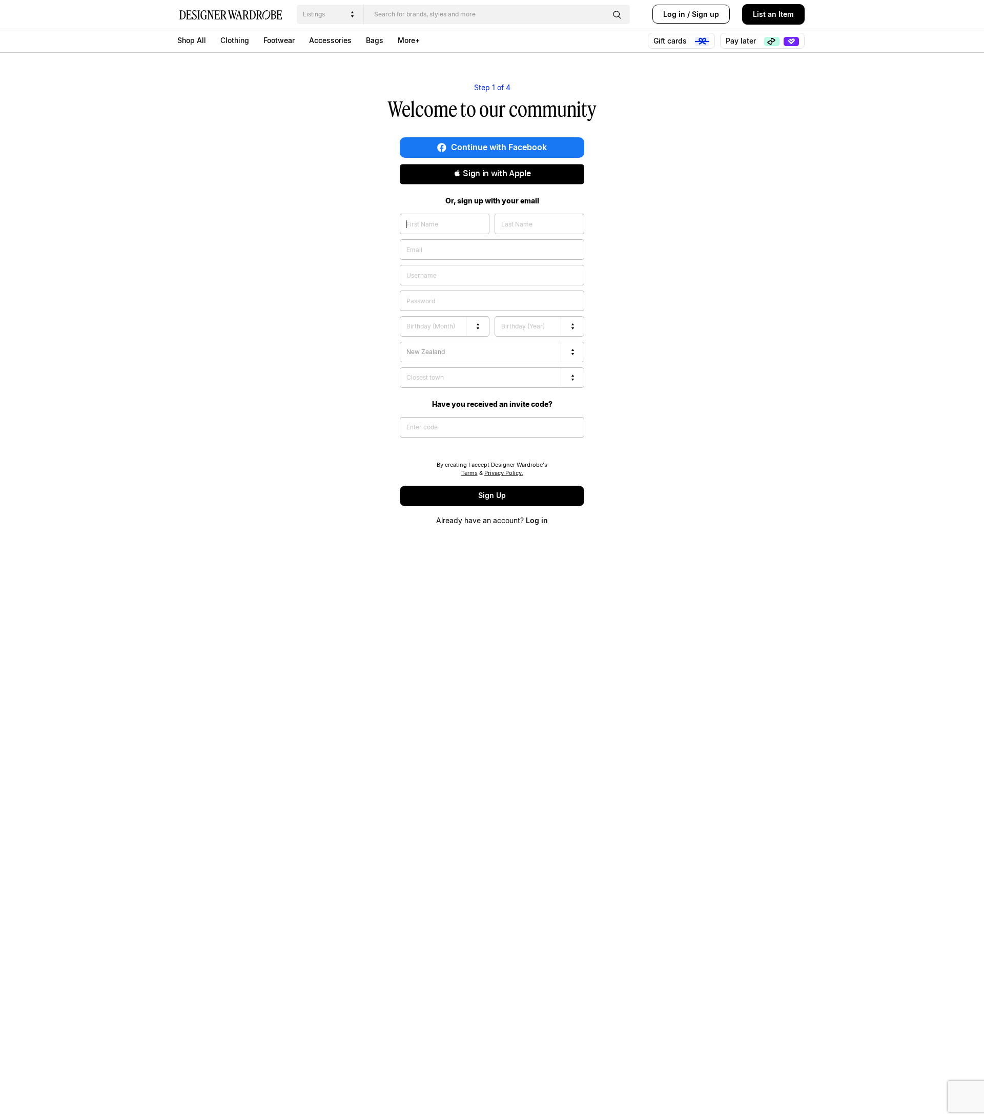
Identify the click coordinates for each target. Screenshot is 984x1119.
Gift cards (671, 40)
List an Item (773, 14)
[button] (492, 174)
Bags (374, 40)
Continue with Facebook (498, 147)
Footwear (279, 40)
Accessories (330, 40)
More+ (409, 40)
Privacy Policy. (503, 472)
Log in (674, 14)
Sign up (705, 14)
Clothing (234, 40)
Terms (469, 472)
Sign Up (492, 495)
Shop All (191, 40)
